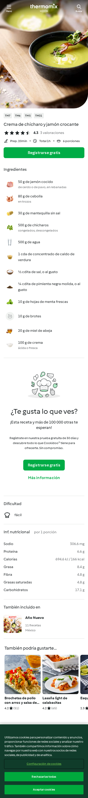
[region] (44, 761)
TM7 (8, 115)
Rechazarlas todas (44, 776)
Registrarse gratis (44, 152)
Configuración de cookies (44, 763)
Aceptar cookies (44, 789)
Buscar (79, 11)
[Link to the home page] (44, 8)
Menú (9, 11)
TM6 (18, 115)
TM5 (28, 115)
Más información (44, 477)
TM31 (38, 115)
